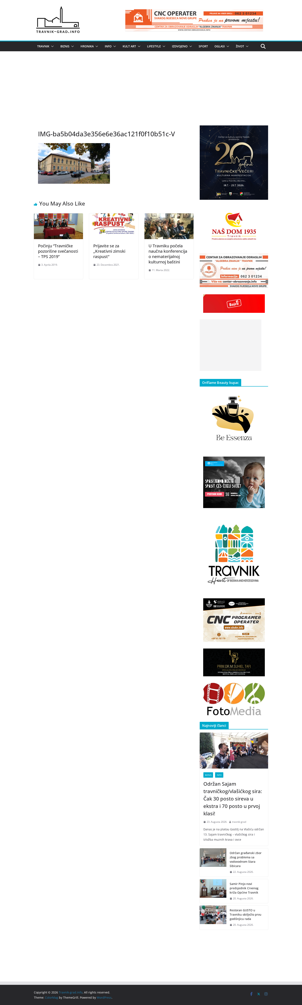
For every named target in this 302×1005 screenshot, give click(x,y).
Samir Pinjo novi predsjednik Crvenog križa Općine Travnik (244, 888)
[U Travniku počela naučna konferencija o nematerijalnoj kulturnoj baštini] (169, 216)
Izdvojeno (180, 46)
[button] (51, 46)
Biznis (64, 46)
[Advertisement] (151, 94)
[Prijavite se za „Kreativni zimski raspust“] (113, 216)
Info (108, 46)
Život (240, 46)
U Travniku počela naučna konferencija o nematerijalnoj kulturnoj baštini (168, 254)
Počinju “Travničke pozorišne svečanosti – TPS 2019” (58, 251)
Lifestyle (154, 46)
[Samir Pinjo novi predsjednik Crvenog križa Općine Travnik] (213, 891)
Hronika (87, 46)
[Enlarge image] (263, 131)
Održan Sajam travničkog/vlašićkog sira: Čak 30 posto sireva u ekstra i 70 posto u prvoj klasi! (232, 798)
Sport (203, 46)
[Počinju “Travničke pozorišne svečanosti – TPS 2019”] (58, 216)
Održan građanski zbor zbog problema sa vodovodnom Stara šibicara (246, 859)
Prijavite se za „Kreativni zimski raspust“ (109, 251)
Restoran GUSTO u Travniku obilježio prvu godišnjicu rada (245, 914)
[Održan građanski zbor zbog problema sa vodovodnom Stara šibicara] (213, 862)
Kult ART (129, 46)
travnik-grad (239, 822)
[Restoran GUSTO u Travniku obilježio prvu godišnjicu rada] (213, 918)
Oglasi (219, 46)
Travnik (43, 46)
